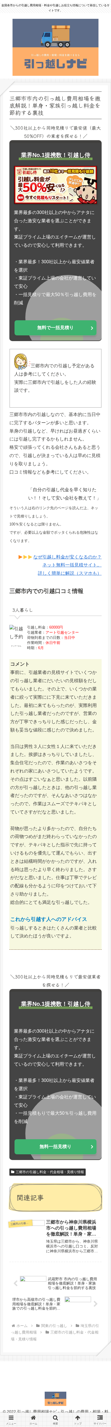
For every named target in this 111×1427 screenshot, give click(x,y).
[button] (98, 984)
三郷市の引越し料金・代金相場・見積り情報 (50, 1172)
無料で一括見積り (55, 327)
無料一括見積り (55, 1146)
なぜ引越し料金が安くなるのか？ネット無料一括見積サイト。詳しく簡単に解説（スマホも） (67, 565)
